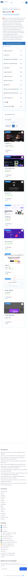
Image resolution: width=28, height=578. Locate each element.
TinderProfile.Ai (9, 315)
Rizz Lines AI (9, 241)
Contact (3, 556)
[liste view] (16, 126)
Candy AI (7, 143)
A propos (3, 551)
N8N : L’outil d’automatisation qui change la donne (13, 464)
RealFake (8, 217)
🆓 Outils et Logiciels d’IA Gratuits (9, 542)
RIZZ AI (7, 265)
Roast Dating (9, 290)
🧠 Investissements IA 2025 (7, 545)
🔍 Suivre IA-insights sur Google (8, 533)
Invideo (2, 500)
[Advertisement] (14, 387)
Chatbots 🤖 (9, 150)
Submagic (3, 504)
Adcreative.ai (4, 491)
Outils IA (5, 8)
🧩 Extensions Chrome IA (7, 536)
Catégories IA (4, 549)
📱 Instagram (4, 531)
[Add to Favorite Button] (22, 132)
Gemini (2, 498)
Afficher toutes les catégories (14, 43)
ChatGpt (3, 495)
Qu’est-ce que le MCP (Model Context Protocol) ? (13, 455)
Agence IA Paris (4, 547)
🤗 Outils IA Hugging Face (7, 544)
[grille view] (13, 126)
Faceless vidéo (4, 517)
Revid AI (3, 519)
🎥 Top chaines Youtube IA (7, 540)
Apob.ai (2, 508)
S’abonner (23, 568)
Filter (9, 125)
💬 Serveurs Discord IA (6, 538)
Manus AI (3, 502)
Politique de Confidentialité (7, 555)
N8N (2, 506)
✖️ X (2, 529)
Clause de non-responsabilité (8, 553)
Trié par (13, 122)
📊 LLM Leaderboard (6, 534)
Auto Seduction (10, 168)
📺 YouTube (4, 525)
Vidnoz (2, 511)
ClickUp (3, 515)
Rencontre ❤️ (9, 198)
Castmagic (3, 513)
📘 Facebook (4, 527)
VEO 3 (2, 493)
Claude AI (3, 497)
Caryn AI (7, 193)
